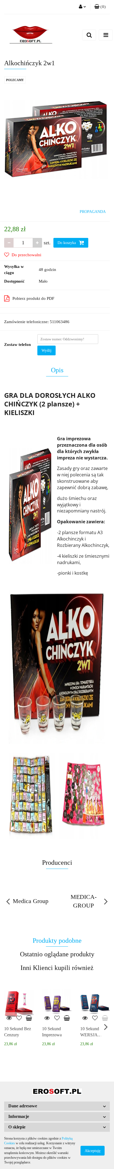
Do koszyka (67, 243)
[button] (100, 7)
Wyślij (46, 350)
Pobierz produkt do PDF (33, 298)
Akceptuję (92, 1150)
